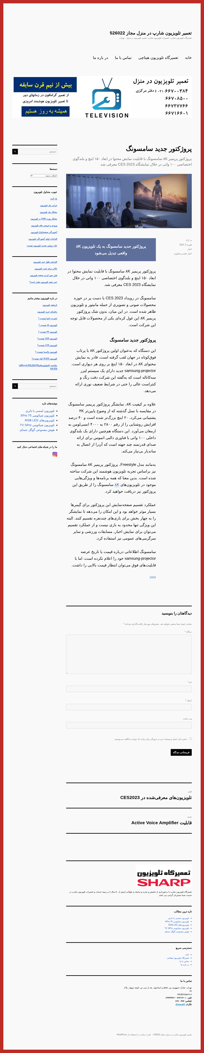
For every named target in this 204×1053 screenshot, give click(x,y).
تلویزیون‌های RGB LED (178, 925)
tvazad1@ (180, 1004)
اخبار (190, 249)
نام (190, 682)
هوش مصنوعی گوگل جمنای (177, 931)
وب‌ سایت (187, 718)
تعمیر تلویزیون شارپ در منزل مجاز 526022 (151, 32)
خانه (188, 57)
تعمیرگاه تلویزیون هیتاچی (158, 57)
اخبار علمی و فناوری (183, 253)
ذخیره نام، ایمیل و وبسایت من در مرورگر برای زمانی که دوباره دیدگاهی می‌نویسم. (150, 739)
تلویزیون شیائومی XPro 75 (177, 921)
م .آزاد (189, 240)
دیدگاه (188, 632)
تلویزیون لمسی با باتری (178, 918)
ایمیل (188, 700)
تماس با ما (123, 57)
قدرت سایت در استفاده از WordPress (134, 1034)
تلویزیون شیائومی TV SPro (177, 928)
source (153, 577)
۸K (117, 484)
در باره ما (100, 57)
